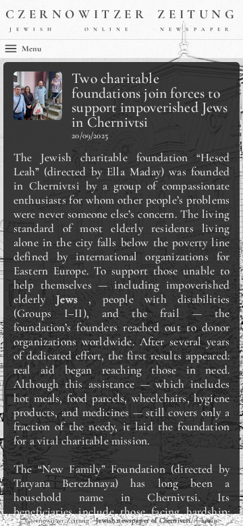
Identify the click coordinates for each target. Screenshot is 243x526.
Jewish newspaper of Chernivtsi (143, 520)
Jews (67, 299)
